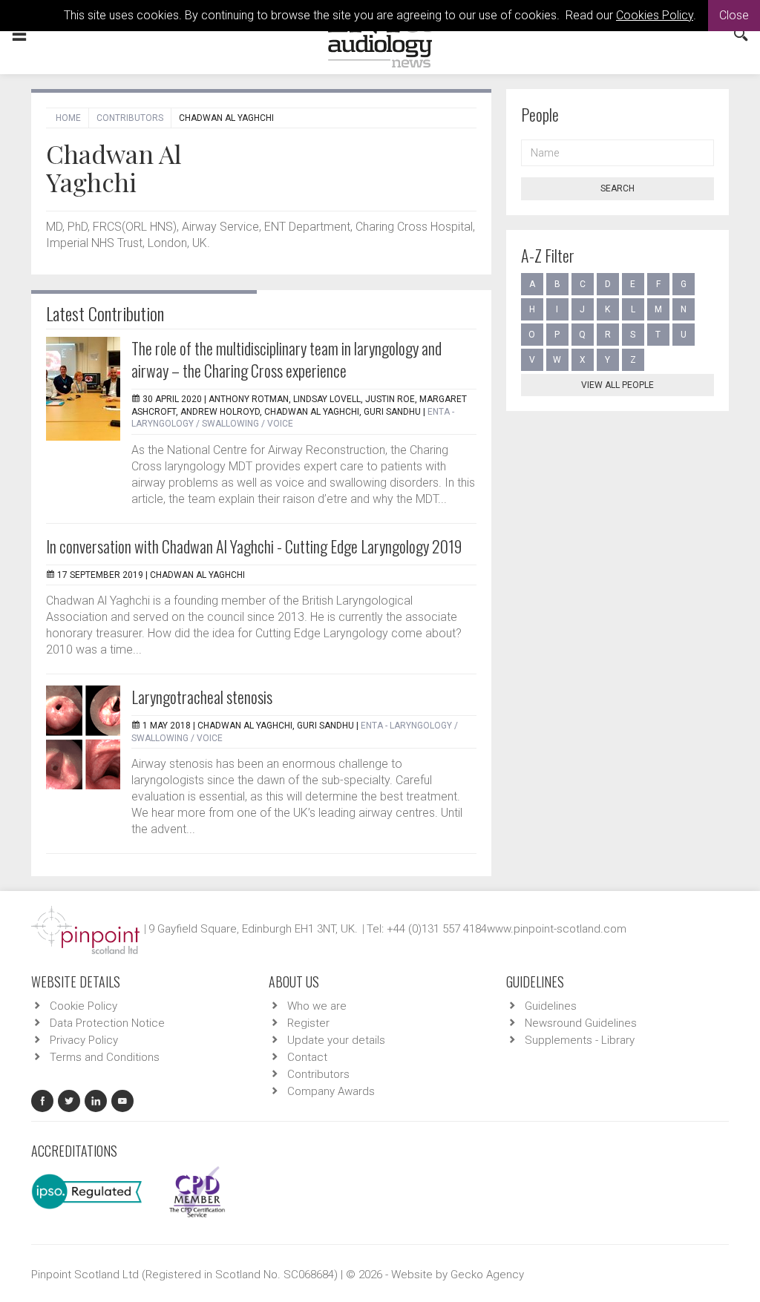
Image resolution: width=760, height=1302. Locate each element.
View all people (617, 385)
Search (617, 188)
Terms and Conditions (105, 1057)
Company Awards (331, 1091)
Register (308, 1023)
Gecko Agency (487, 1274)
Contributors (129, 118)
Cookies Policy (654, 15)
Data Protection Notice (107, 1023)
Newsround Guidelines (581, 1023)
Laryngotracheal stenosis (201, 696)
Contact (307, 1057)
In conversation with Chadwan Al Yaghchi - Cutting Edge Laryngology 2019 (254, 546)
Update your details (336, 1040)
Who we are (317, 1006)
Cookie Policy (83, 1006)
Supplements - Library (580, 1040)
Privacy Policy (84, 1040)
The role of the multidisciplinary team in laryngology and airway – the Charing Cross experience (286, 359)
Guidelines (551, 1006)
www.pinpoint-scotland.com (556, 929)
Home (68, 118)
